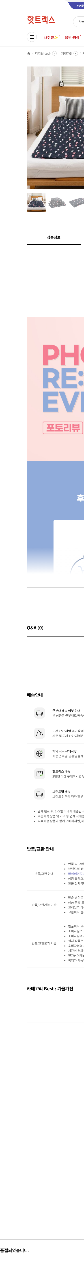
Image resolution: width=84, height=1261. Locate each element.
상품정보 (53, 237)
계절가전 (67, 53)
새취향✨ (51, 37)
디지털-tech (43, 53)
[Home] (28, 53)
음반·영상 (72, 37)
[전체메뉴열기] (32, 37)
